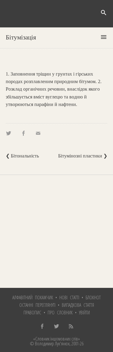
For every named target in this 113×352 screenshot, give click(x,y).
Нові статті (69, 297)
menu (103, 37)
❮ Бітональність (22, 155)
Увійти (84, 312)
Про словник (60, 312)
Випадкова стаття (78, 305)
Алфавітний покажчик (32, 297)
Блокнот (93, 297)
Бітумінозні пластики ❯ (82, 155)
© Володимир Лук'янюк (50, 343)
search (103, 12)
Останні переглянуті (37, 305)
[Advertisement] (56, 231)
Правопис (32, 312)
